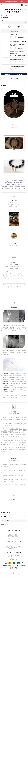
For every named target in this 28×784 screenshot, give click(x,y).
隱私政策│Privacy (14, 534)
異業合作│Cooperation (14, 555)
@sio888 (17, 548)
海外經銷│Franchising (14, 557)
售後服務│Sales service (14, 535)
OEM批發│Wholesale (14, 558)
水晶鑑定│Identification (14, 538)
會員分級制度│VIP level (14, 536)
